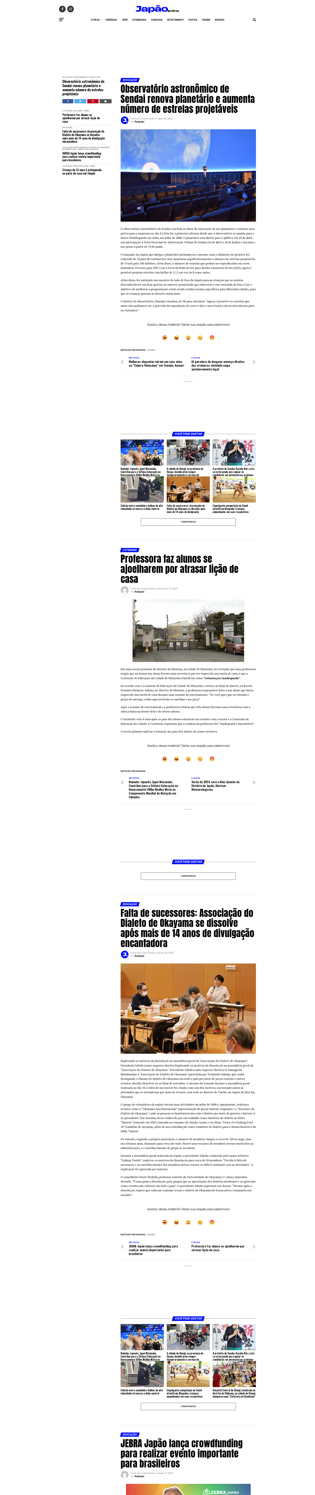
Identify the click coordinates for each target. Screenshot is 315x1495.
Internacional (69, 149)
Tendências (111, 19)
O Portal (95, 19)
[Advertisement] (157, 48)
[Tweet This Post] (80, 101)
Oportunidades (91, 149)
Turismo (206, 19)
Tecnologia (156, 19)
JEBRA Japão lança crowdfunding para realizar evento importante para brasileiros (81, 157)
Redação (139, 121)
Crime (75, 166)
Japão (125, 19)
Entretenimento (175, 19)
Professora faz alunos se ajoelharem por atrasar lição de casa (81, 118)
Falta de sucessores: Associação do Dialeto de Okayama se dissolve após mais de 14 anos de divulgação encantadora (83, 136)
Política (192, 19)
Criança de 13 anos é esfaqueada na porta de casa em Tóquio (82, 171)
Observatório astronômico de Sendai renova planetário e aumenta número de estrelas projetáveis (83, 87)
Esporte (93, 147)
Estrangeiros (139, 19)
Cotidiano (67, 111)
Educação (67, 77)
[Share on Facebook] (67, 101)
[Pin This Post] (93, 101)
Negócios (219, 19)
